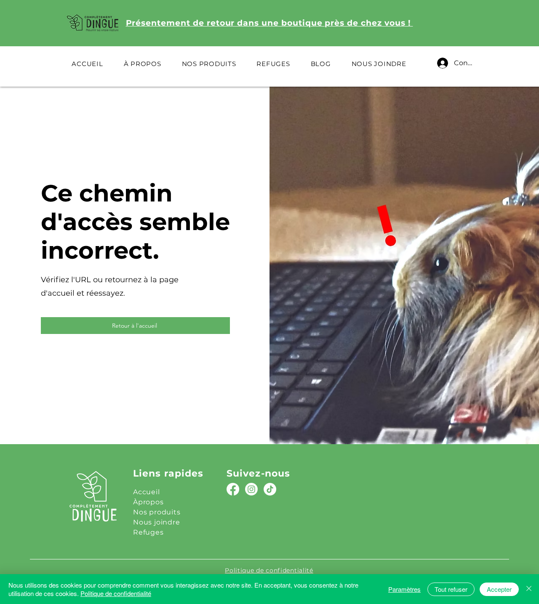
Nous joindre (156, 522)
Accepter (499, 589)
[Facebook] (233, 489)
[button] (209, 64)
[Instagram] (251, 489)
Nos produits (157, 512)
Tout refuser (451, 589)
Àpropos (148, 502)
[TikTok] (270, 489)
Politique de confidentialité (115, 593)
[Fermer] (529, 589)
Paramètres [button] (404, 589)
